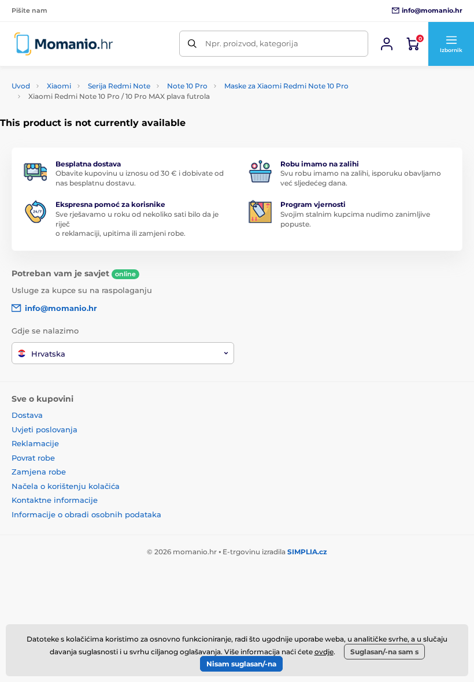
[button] (451, 44)
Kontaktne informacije (55, 500)
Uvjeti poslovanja (44, 429)
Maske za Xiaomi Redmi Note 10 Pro (286, 85)
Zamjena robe (39, 471)
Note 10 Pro (187, 85)
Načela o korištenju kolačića (66, 486)
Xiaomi (59, 85)
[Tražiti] (192, 44)
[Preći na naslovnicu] (64, 43)
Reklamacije (35, 443)
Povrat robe (33, 457)
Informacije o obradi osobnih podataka (86, 514)
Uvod (21, 85)
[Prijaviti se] (386, 43)
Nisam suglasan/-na (241, 663)
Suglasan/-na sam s (384, 651)
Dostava (27, 415)
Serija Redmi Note (119, 85)
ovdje (324, 651)
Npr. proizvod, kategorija (251, 43)
